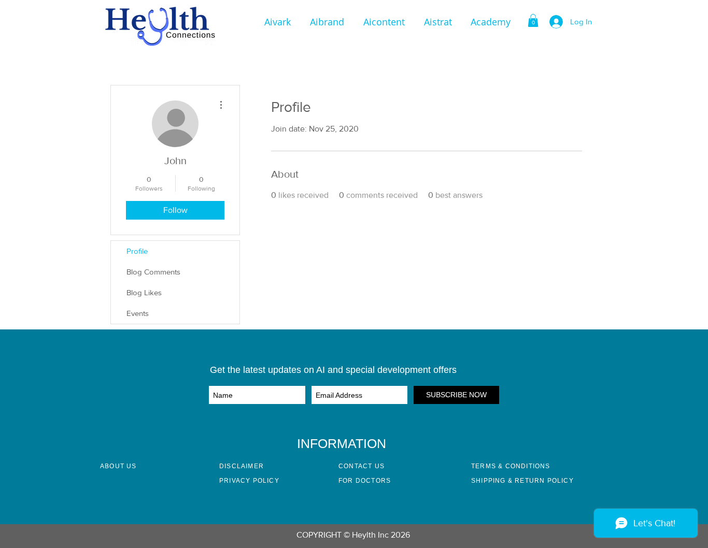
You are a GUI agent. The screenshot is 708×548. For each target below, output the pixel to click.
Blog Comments (153, 271)
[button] (490, 21)
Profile (137, 251)
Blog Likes (144, 292)
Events (137, 313)
